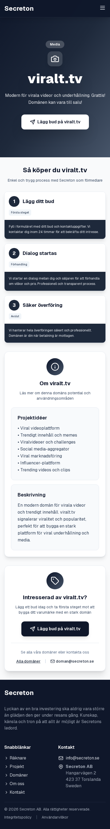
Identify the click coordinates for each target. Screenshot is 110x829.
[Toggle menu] (102, 8)
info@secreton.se (82, 758)
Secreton (19, 8)
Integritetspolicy (18, 817)
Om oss (17, 783)
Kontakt (17, 792)
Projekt (17, 766)
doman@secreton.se (75, 661)
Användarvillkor (55, 817)
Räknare (18, 758)
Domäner (19, 775)
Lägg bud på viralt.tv (58, 122)
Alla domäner (28, 661)
